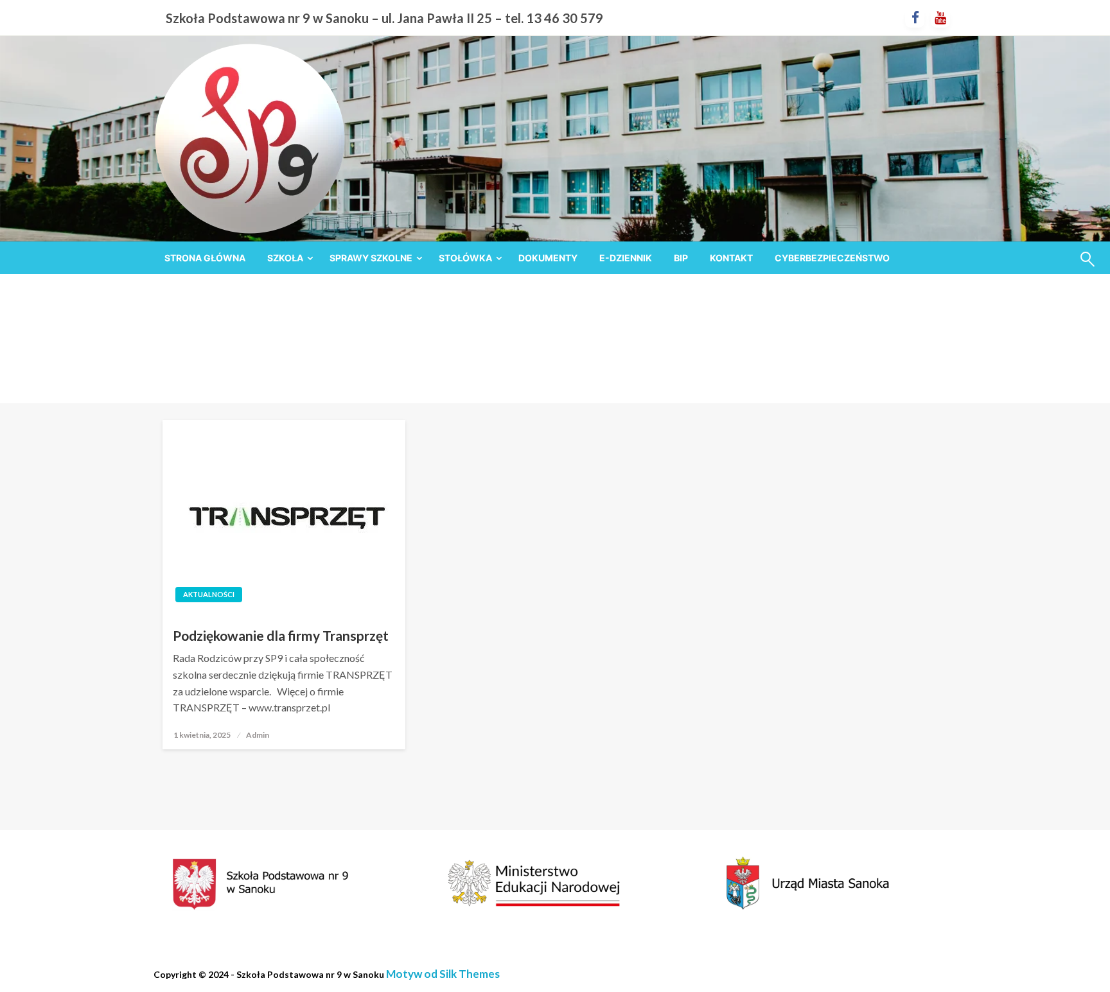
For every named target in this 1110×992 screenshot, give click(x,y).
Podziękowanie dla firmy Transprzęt (281, 635)
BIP (681, 257)
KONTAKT (731, 257)
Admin (257, 735)
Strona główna (503, 354)
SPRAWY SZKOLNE (371, 257)
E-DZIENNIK (625, 257)
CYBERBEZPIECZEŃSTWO (832, 257)
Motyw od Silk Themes (443, 973)
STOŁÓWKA (465, 257)
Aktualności (208, 594)
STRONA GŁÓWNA (204, 257)
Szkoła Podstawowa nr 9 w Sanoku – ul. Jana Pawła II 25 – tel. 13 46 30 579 (384, 18)
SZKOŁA (285, 257)
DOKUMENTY (547, 257)
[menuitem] (205, 258)
